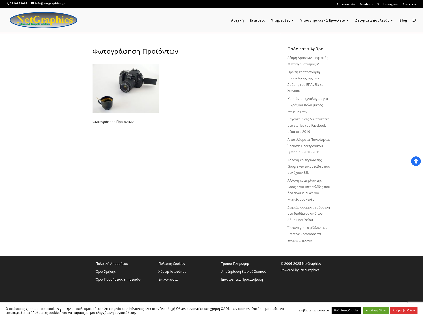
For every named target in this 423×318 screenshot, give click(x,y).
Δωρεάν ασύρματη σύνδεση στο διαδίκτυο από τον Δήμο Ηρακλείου (309, 213)
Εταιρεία (257, 20)
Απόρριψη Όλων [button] (404, 310)
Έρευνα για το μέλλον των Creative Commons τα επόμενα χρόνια (307, 233)
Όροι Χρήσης (106, 271)
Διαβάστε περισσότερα (314, 310)
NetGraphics (311, 263)
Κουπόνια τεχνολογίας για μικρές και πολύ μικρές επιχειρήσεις (308, 104)
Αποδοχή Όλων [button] (376, 310)
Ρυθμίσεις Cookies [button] (346, 310)
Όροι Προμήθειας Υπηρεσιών (118, 279)
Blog (403, 20)
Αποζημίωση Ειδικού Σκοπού (243, 271)
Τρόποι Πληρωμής (235, 263)
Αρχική (237, 20)
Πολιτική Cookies (171, 263)
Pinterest (409, 4)
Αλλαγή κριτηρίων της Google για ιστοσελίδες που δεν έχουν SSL (309, 166)
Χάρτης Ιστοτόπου (172, 271)
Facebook (366, 4)
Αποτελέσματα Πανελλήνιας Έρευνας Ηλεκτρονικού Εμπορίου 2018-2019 (309, 145)
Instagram (391, 4)
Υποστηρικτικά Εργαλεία (322, 20)
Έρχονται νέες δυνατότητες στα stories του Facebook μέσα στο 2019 (308, 125)
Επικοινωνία (346, 4)
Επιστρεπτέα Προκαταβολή (242, 279)
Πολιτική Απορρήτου (112, 263)
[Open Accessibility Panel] (416, 161)
